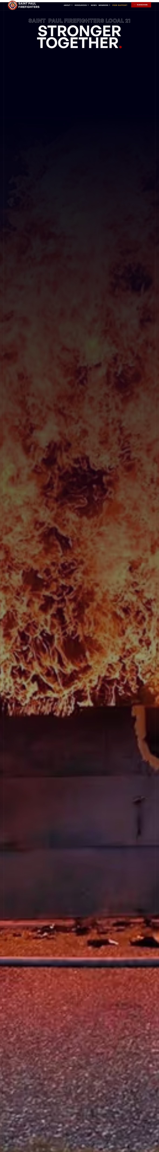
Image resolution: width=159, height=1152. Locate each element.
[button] (68, 5)
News (94, 5)
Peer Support (119, 5)
